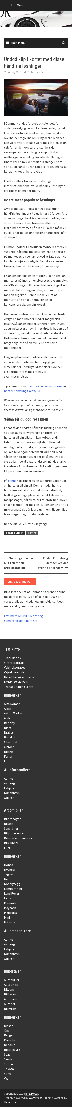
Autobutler (11, 980)
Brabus (9, 732)
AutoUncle (11, 985)
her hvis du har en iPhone (45, 386)
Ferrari (8, 756)
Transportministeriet (19, 687)
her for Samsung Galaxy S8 (22, 391)
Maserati (10, 903)
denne (12, 481)
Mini (7, 917)
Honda (8, 865)
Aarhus (8, 778)
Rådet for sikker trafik (19, 677)
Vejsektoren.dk (14, 672)
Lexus (8, 898)
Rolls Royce (12, 1050)
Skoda (8, 1059)
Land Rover (11, 893)
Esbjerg (9, 788)
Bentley (9, 723)
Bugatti (9, 737)
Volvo (8, 1074)
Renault (9, 1045)
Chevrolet (11, 742)
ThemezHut (11, 1102)
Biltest (9, 824)
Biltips (32, 532)
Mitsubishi (11, 922)
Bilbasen (10, 994)
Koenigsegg (12, 884)
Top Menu (17, 5)
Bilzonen (10, 989)
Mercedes (10, 913)
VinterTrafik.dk (14, 663)
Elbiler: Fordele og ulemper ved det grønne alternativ (53, 563)
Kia (6, 879)
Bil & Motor (31, 1093)
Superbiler (11, 828)
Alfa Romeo (12, 704)
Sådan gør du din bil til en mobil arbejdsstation (18, 563)
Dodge (8, 752)
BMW (7, 728)
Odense (9, 798)
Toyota (9, 1069)
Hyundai (9, 869)
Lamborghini (13, 889)
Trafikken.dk (12, 658)
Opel (7, 1030)
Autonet (9, 1004)
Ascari (8, 709)
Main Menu (18, 43)
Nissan (8, 1026)
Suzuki (8, 1064)
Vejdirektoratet (14, 667)
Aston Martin (13, 713)
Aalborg (9, 783)
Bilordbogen (12, 819)
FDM (7, 848)
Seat (7, 1054)
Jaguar (8, 874)
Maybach (10, 908)
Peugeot (10, 1035)
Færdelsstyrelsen (16, 682)
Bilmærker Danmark (18, 838)
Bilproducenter (14, 833)
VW (6, 1078)
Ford (7, 761)
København (12, 793)
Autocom (10, 999)
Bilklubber (11, 843)
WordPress (35, 1098)
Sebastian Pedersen (40, 72)
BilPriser (10, 1009)
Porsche (9, 1040)
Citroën (9, 747)
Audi (7, 718)
